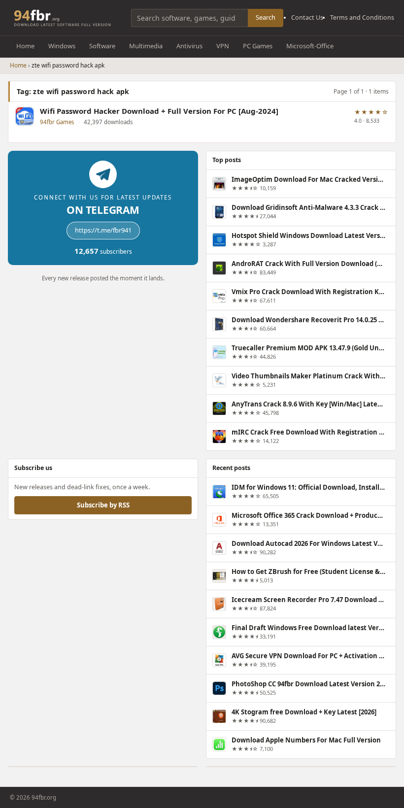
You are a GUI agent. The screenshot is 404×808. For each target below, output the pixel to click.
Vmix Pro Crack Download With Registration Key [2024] (308, 291)
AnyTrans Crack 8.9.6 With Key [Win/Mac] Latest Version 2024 (308, 404)
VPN (222, 45)
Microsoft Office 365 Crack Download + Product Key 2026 (308, 514)
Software (102, 45)
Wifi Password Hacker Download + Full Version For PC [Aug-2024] (159, 111)
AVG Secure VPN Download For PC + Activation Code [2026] (308, 655)
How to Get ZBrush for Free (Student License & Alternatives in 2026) (308, 571)
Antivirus (189, 45)
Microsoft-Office (310, 45)
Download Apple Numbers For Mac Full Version (306, 739)
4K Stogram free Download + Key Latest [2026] (304, 711)
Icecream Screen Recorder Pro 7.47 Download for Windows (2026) (308, 599)
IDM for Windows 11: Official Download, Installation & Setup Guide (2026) (308, 486)
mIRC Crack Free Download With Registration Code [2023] (308, 432)
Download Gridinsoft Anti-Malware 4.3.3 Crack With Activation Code (308, 207)
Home (25, 45)
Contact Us (307, 17)
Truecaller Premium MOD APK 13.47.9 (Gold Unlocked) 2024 (308, 347)
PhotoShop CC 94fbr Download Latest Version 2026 (308, 683)
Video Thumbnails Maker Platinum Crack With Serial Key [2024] (308, 375)
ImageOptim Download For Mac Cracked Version (308, 179)
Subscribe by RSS (103, 504)
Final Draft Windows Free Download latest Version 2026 (308, 627)
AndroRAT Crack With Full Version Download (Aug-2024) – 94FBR (308, 263)
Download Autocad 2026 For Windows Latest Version (308, 543)
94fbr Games (57, 122)
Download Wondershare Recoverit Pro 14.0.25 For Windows (308, 319)
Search (265, 17)
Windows (61, 45)
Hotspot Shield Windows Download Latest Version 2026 (308, 235)
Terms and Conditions (362, 17)
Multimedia (146, 45)
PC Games (257, 45)
